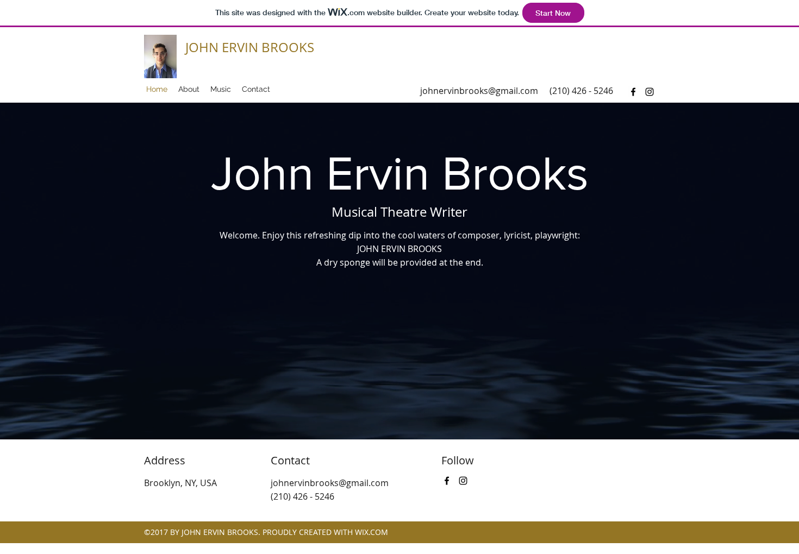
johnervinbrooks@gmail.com (479, 91)
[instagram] (649, 91)
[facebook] (633, 91)
